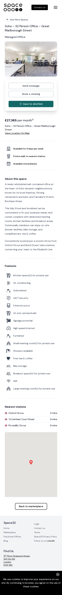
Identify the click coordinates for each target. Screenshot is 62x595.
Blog (6, 540)
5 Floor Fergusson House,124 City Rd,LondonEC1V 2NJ (17, 560)
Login (36, 524)
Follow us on (44, 540)
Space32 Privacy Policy (45, 536)
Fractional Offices (12, 536)
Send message (31, 85)
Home (6, 528)
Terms (37, 532)
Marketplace (10, 532)
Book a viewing (31, 94)
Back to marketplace (31, 506)
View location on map (17, 133)
